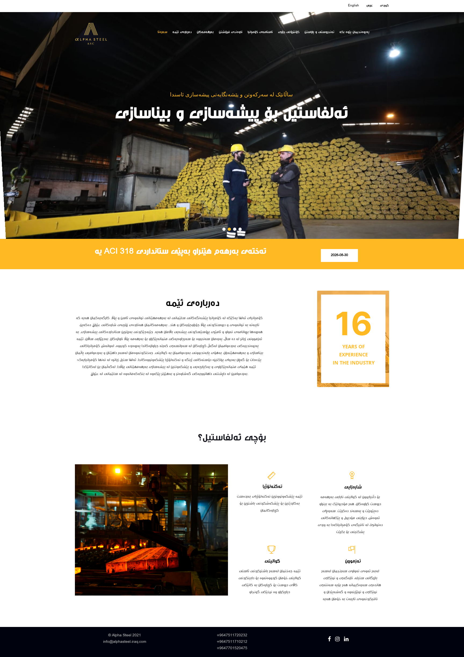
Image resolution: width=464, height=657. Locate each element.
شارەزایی (353, 487)
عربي (369, 5)
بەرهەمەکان (205, 32)
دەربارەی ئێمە (182, 32)
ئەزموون (353, 561)
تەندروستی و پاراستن (319, 32)
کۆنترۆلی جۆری (288, 32)
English (353, 5)
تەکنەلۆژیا (272, 486)
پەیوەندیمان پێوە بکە (354, 32)
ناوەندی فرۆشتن (230, 32)
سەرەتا (162, 32)
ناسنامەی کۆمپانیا (260, 32)
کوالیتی (272, 561)
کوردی (384, 5)
